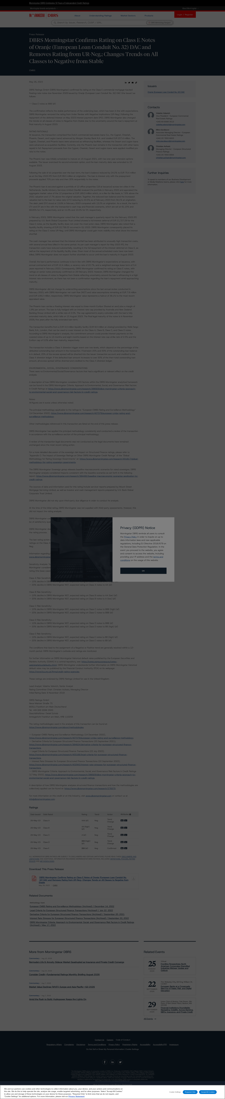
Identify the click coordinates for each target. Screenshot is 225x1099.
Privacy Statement (76, 1096)
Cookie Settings (175, 1092)
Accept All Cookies (208, 1092)
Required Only (190, 1092)
